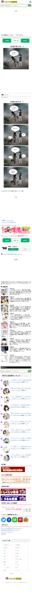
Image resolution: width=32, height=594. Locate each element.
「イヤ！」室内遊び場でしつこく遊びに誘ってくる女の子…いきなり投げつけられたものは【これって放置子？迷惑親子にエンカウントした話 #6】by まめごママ (20, 317)
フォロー (4, 236)
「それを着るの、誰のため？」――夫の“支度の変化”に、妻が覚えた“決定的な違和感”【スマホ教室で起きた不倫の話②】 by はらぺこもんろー (20, 334)
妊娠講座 (5, 547)
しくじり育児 (6, 567)
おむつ (5, 559)
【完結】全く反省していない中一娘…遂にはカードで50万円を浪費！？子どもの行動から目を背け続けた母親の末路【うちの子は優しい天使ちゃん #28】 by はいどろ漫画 (20, 309)
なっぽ (26, 382)
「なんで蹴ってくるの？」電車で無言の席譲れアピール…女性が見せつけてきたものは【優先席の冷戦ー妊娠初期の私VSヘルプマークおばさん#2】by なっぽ (20, 292)
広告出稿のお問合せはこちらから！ (10, 530)
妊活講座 (18, 544)
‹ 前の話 (7, 40)
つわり (17, 550)
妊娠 (4, 550)
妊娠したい (18, 547)
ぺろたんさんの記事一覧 (9, 222)
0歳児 (17, 553)
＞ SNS (24, 249)
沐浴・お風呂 (19, 559)
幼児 (17, 562)
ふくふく (28, 407)
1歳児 (5, 556)
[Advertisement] (16, 21)
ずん (26, 390)
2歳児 (17, 556)
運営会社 (3, 534)
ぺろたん (6, 94)
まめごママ (28, 398)
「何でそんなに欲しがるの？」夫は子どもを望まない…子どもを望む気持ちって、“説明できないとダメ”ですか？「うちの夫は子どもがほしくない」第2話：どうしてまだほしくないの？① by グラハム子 (20, 359)
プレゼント (18, 570)
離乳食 (5, 562)
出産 (4, 553)
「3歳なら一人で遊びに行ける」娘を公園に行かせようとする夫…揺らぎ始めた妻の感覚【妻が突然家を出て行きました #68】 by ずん (20, 300)
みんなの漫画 (6, 254)
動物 (12, 254)
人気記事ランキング (8, 544)
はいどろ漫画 (28, 415)
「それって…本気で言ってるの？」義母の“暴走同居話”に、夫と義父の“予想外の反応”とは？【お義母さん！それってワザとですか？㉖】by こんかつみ (20, 342)
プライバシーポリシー (7, 532)
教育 (4, 564)
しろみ (26, 423)
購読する (4, 367)
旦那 (15, 254)
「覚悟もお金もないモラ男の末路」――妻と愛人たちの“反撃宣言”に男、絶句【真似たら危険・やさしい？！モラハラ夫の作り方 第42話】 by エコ (19, 325)
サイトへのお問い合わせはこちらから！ (12, 528)
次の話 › (25, 40)
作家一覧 (16, 40)
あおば (26, 457)
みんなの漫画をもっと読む (9, 225)
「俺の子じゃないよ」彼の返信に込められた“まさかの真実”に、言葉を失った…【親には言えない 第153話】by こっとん (20, 350)
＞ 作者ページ (13, 249)
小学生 (17, 564)
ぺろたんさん (9, 220)
